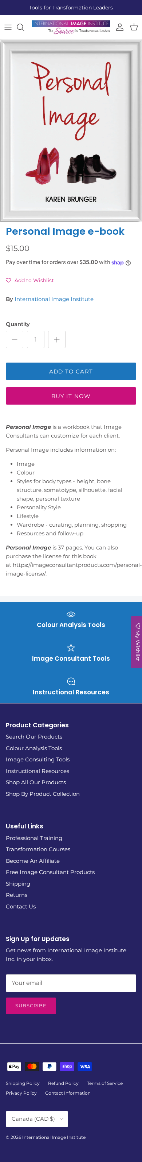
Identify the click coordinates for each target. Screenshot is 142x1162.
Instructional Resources (37, 771)
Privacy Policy (21, 1093)
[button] (30, 280)
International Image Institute (54, 299)
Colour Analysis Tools (34, 748)
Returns (16, 894)
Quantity (18, 324)
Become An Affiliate (33, 860)
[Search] (24, 27)
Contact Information (68, 1093)
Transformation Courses (38, 849)
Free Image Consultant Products (50, 872)
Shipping (18, 883)
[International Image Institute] (71, 27)
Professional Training (34, 838)
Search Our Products (34, 736)
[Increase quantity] (57, 339)
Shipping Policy (23, 1083)
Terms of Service (105, 1083)
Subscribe (31, 1005)
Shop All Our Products (36, 782)
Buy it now (71, 396)
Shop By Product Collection (43, 793)
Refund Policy (63, 1083)
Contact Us (21, 906)
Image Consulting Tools (38, 759)
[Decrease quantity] (14, 339)
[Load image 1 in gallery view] (71, 130)
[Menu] (8, 27)
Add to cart (71, 371)
